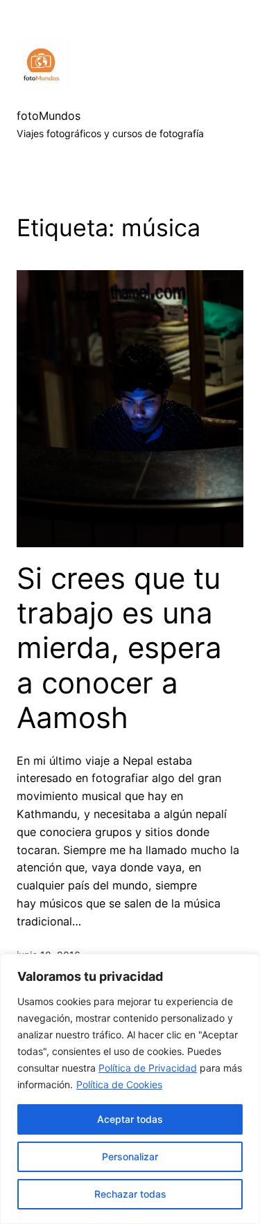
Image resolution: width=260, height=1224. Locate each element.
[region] (130, 1089)
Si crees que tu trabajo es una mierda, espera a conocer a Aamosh (119, 648)
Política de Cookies (119, 1084)
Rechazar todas (130, 1194)
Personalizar (130, 1156)
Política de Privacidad (147, 1068)
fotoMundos (48, 116)
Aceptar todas (130, 1119)
